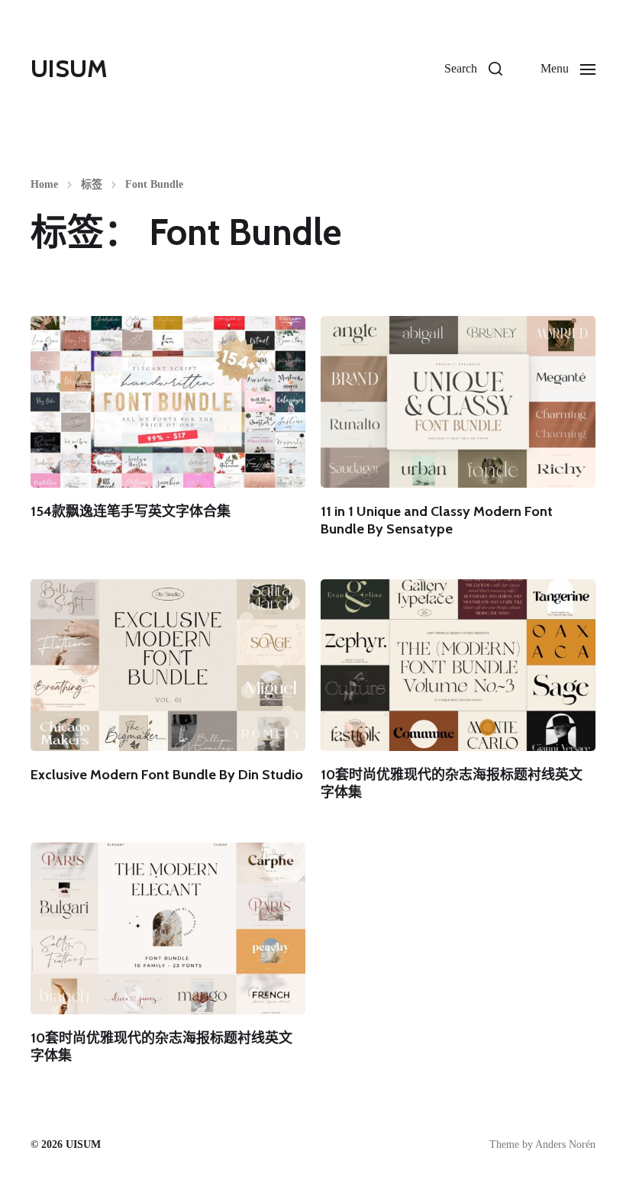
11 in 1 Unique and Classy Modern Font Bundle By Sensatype (437, 520)
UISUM (69, 68)
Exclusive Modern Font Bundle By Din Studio (167, 774)
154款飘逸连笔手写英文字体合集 (131, 511)
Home (44, 184)
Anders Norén (565, 1144)
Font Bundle (154, 184)
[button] (473, 68)
